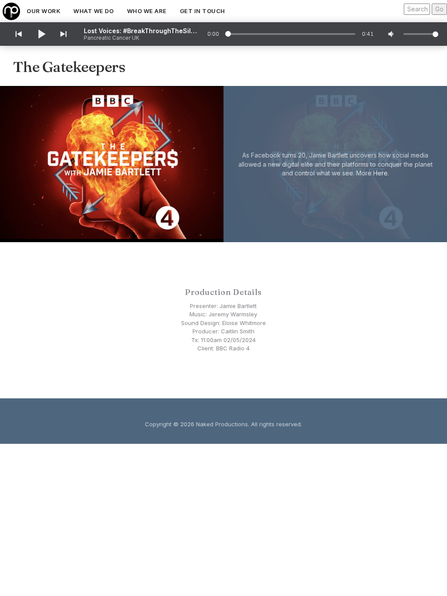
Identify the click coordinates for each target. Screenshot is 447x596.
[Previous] (18, 34)
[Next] (64, 34)
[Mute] (391, 34)
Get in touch (202, 10)
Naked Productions (222, 424)
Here (380, 172)
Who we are (147, 10)
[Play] (41, 34)
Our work (43, 10)
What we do (93, 10)
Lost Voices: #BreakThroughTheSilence (140, 30)
